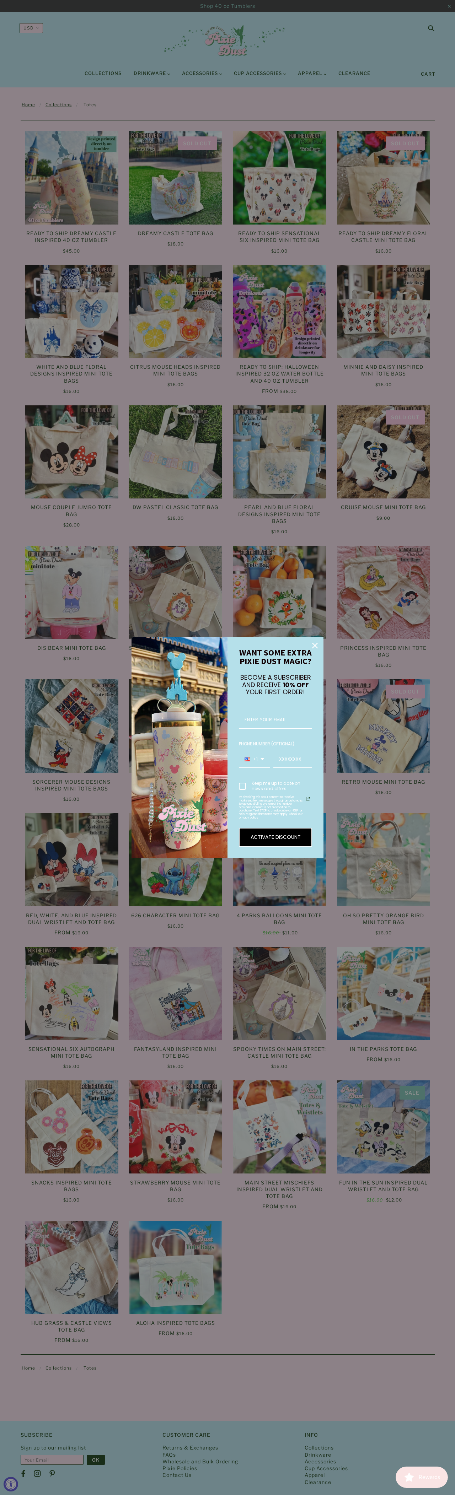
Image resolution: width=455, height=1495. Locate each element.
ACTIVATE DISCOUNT (276, 837)
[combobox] (254, 759)
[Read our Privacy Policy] (308, 798)
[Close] (314, 645)
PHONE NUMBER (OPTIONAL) (266, 744)
